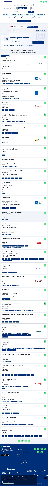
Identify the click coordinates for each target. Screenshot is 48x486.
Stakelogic (4, 161)
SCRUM (10, 321)
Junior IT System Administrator (10, 392)
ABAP (6, 121)
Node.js (7, 245)
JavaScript (13, 333)
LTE (9, 413)
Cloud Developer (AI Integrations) (11, 238)
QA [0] (26, 17)
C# (6, 333)
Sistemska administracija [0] (17, 14)
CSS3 (21, 424)
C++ (3, 361)
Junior (3, 193)
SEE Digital (4, 74)
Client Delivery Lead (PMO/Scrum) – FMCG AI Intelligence (17, 314)
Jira (3, 219)
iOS (3, 166)
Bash (9, 272)
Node (3, 245)
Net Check (4, 407)
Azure (12, 83)
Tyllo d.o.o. (4, 418)
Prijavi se (38, 42)
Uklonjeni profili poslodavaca (23, 452)
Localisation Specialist (8, 159)
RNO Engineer (5, 406)
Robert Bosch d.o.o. (6, 104)
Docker (3, 83)
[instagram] (38, 449)
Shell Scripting (11, 348)
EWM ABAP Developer (7, 114)
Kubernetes (21, 83)
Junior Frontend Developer (9, 417)
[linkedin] (45, 449)
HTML (20, 333)
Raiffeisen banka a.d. (7, 139)
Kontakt (18, 456)
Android (6, 166)
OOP (11, 386)
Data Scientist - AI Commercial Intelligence (14, 303)
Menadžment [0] (40, 14)
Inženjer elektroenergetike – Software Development (16, 354)
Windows (4, 401)
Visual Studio (4, 335)
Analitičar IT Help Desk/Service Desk (12, 212)
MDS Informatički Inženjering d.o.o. (10, 253)
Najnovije (37, 30)
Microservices (4, 247)
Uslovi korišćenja (20, 449)
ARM (5, 98)
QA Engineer (5, 289)
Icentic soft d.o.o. (6, 355)
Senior (17, 98)
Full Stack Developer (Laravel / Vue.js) (12, 365)
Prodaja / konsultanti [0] (30, 14)
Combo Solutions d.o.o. (7, 394)
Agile (14, 321)
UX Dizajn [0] (6, 14)
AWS (13, 310)
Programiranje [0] (11, 17)
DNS (39, 348)
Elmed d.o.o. (5, 327)
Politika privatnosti (21, 451)
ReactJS (25, 424)
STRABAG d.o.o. (5, 278)
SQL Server (27, 333)
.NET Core (27, 386)
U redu (8, 482)
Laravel (15, 374)
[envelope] (41, 452)
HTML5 (18, 424)
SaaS (12, 374)
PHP (3, 374)
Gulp (29, 424)
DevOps (15, 83)
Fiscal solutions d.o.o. (7, 430)
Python (12, 178)
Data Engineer (6, 137)
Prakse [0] (32, 17)
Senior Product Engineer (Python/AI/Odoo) (13, 171)
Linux (6, 178)
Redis (20, 348)
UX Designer (5, 102)
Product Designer (6, 58)
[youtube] (41, 449)
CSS (17, 333)
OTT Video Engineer (7, 265)
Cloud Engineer (6, 197)
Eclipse (13, 121)
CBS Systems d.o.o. (6, 304)
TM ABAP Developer (7, 125)
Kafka (10, 247)
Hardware (4, 285)
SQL (3, 178)
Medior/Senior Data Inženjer (9, 252)
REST (17, 245)
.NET (3, 333)
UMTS (6, 413)
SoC (8, 285)
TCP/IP (43, 348)
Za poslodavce (20, 447)
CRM (3, 234)
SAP (3, 121)
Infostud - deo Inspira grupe (8, 60)
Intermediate (26, 83)
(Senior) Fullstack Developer (10, 379)
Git (3, 98)
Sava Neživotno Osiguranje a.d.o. (10, 149)
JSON (12, 436)
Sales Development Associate (10, 224)
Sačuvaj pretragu (24, 21)
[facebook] (35, 449)
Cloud (13, 98)
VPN (23, 348)
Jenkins (7, 83)
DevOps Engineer (6, 73)
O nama (18, 446)
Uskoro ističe (44, 30)
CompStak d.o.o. (6, 225)
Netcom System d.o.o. (7, 183)
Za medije (19, 454)
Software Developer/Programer (10, 326)
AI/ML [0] (38, 17)
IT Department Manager (8, 148)
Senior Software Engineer (9, 428)
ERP (25, 436)
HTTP (36, 348)
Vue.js (29, 335)
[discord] (38, 452)
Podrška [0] (20, 17)
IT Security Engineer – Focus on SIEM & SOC (13, 276)
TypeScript (22, 245)
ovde (26, 479)
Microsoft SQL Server (17, 335)
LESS (32, 436)
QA (9, 166)
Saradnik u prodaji (7, 182)
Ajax (11, 424)
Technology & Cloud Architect (10, 88)
